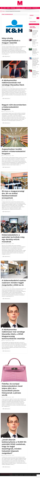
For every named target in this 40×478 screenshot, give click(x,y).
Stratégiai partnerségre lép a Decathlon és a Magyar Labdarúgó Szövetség (35, 72)
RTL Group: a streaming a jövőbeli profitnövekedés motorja (35, 41)
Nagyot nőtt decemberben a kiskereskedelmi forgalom (14, 107)
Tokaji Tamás (9, 44)
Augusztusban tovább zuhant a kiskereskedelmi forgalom (13, 151)
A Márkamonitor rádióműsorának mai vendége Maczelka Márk (13, 82)
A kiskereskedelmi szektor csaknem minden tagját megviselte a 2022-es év (14, 282)
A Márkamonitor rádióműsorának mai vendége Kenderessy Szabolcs (35, 32)
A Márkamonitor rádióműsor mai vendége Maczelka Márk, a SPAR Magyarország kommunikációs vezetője (13, 334)
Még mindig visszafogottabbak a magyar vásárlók (11, 40)
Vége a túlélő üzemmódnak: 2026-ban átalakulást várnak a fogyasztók (35, 51)
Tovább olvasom (7, 56)
